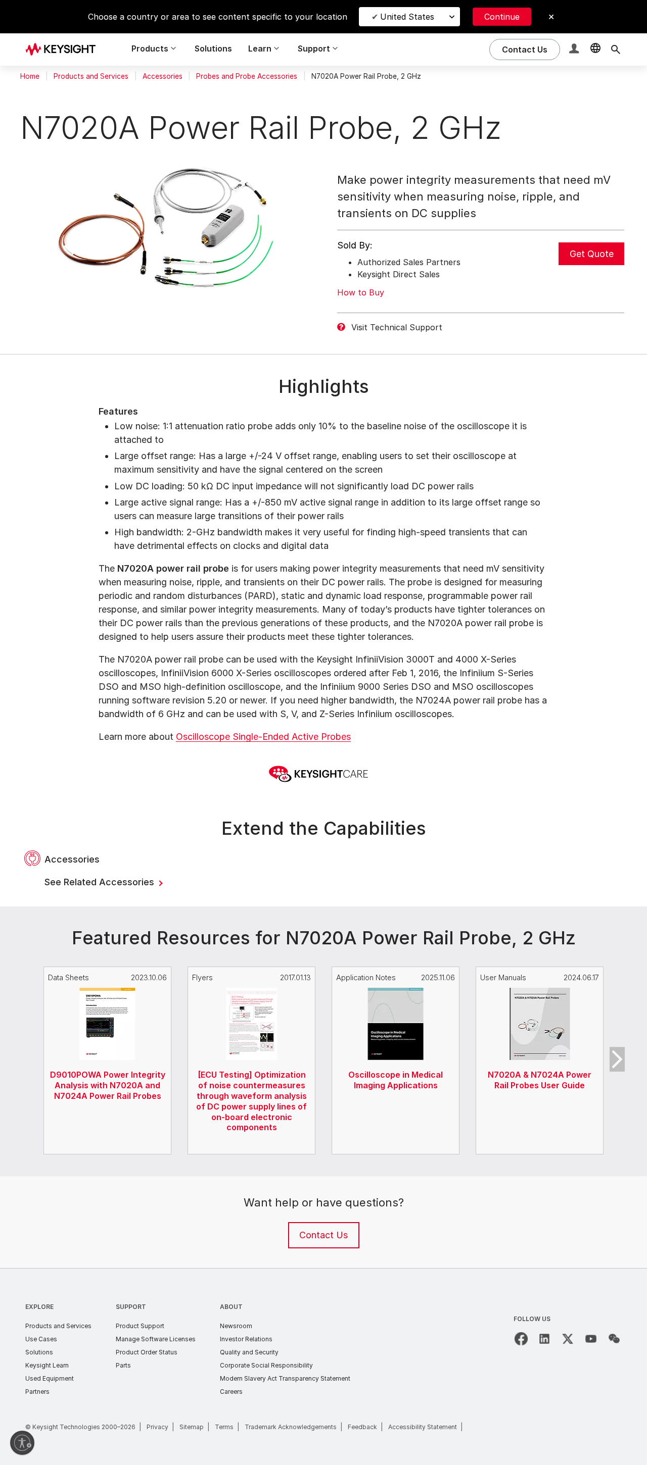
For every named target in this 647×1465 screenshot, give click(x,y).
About (231, 1306)
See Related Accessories (100, 882)
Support (131, 1306)
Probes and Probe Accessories (246, 76)
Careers (231, 1391)
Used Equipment (49, 1378)
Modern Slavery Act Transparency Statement (285, 1378)
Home (29, 76)
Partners (37, 1391)
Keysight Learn (47, 1365)
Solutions (213, 48)
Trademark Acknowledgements (291, 1427)
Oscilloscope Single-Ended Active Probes (263, 736)
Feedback (362, 1427)
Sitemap (191, 1427)
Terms (224, 1427)
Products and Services (91, 76)
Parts (123, 1365)
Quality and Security (249, 1352)
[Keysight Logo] (64, 49)
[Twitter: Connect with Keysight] (567, 1338)
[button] (575, 49)
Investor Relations (246, 1339)
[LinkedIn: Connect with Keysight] (544, 1338)
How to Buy (360, 292)
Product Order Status (146, 1352)
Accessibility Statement (422, 1427)
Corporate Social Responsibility (266, 1365)
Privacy (157, 1427)
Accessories (162, 76)
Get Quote (592, 253)
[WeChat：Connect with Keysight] (614, 1338)
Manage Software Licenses (156, 1339)
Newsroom (236, 1326)
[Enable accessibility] (22, 1443)
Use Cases (41, 1339)
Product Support (140, 1326)
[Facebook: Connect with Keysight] (521, 1338)
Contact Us (323, 1235)
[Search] (616, 49)
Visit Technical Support (396, 327)
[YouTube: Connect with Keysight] (590, 1338)
